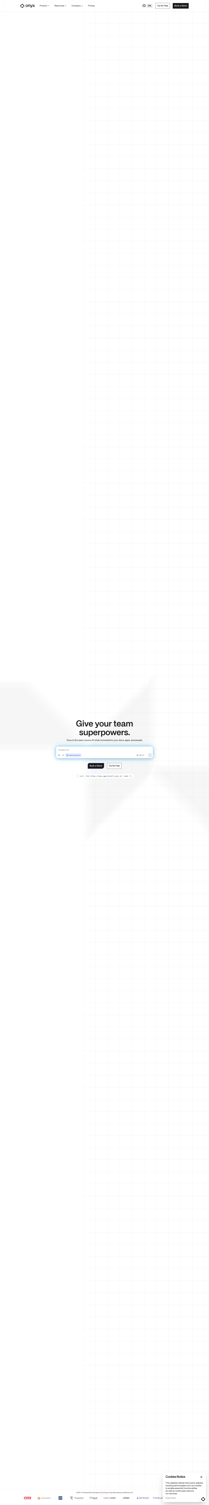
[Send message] (150, 755)
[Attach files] (59, 755)
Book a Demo (180, 6)
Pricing (91, 6)
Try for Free (162, 6)
